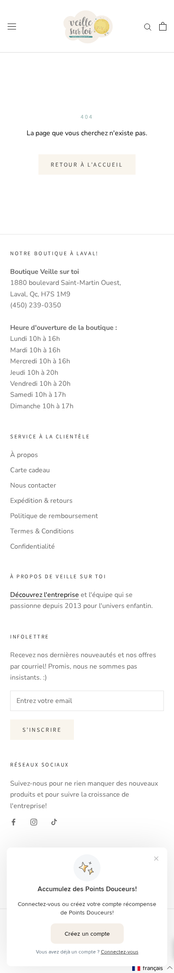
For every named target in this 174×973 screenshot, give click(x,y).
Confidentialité (32, 546)
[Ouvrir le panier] (162, 26)
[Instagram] (33, 821)
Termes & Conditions (42, 531)
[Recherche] (148, 26)
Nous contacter (33, 485)
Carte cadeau (30, 470)
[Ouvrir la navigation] (12, 26)
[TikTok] (54, 821)
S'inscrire (42, 729)
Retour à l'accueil (87, 164)
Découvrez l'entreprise (44, 594)
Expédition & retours (41, 500)
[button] (152, 968)
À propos (24, 455)
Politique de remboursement (54, 516)
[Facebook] (13, 821)
